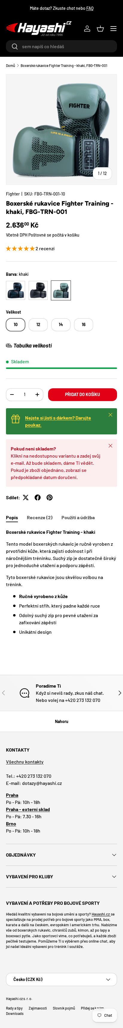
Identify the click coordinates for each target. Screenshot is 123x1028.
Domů (10, 65)
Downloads (15, 1013)
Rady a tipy (14, 1008)
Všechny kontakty (25, 761)
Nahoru (61, 721)
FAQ (89, 8)
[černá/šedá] (15, 290)
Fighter (13, 193)
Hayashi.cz (101, 914)
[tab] (12, 517)
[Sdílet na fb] (38, 497)
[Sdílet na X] (26, 497)
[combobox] (61, 46)
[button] (100, 28)
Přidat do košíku (82, 394)
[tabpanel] (61, 582)
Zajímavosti (38, 1008)
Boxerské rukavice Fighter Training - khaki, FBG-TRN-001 (64, 65)
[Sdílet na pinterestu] (50, 497)
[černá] (38, 290)
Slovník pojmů (64, 1008)
